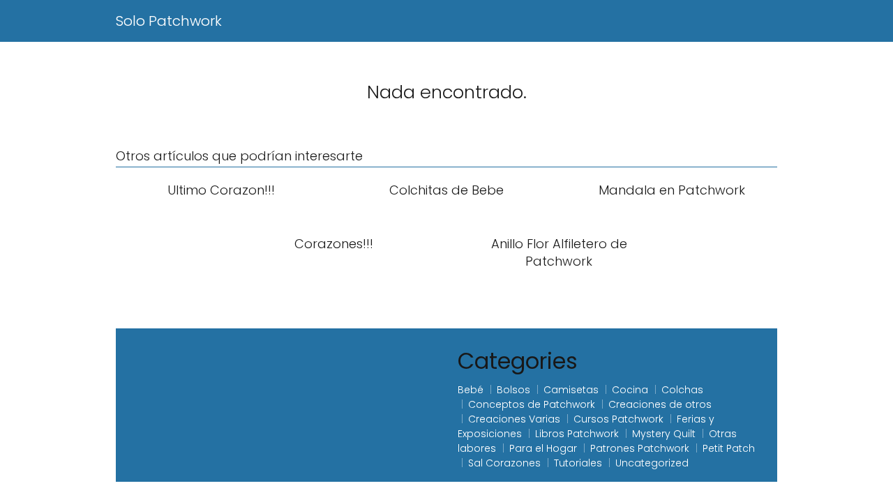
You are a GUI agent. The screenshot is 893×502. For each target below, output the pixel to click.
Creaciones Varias (514, 419)
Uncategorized (652, 463)
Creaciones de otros (660, 404)
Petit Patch (729, 448)
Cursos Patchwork (618, 419)
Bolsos (513, 390)
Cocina (630, 390)
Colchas (682, 390)
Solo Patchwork (169, 21)
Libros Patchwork (577, 434)
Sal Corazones (504, 463)
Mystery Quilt (664, 434)
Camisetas (571, 390)
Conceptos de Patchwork (531, 404)
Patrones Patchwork (639, 448)
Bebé (470, 390)
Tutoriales (578, 463)
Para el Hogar (543, 448)
